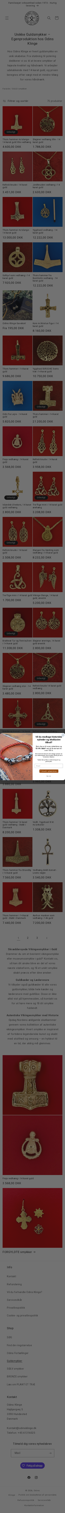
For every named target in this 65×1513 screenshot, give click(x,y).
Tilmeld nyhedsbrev (48, 771)
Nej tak (49, 776)
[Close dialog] (63, 735)
